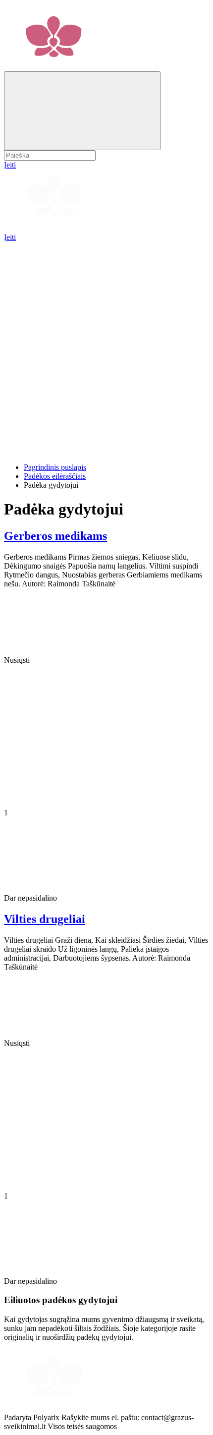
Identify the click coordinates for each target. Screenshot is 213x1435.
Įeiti (10, 237)
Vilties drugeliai (44, 919)
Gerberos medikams (55, 535)
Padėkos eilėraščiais (55, 476)
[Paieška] (82, 110)
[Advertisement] (106, 348)
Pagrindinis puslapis (55, 467)
